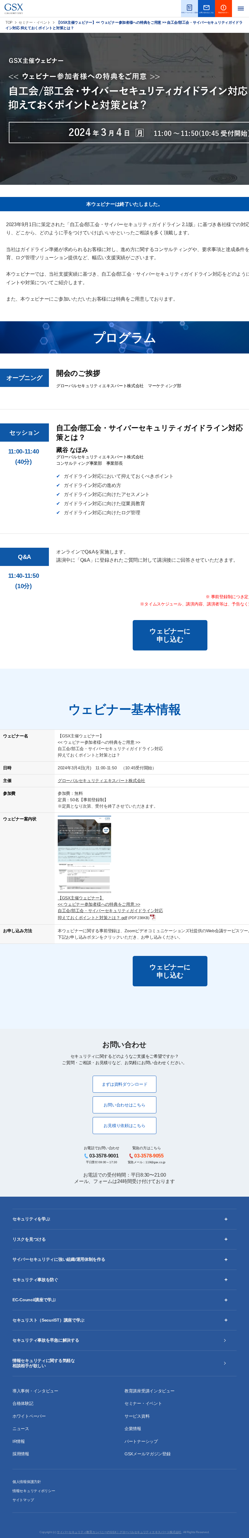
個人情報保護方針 (26, 1482)
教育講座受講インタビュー (149, 1390)
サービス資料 (136, 1416)
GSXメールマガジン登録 (147, 1453)
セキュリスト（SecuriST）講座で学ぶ (48, 1320)
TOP (8, 22)
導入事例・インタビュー (35, 1390)
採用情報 (20, 1453)
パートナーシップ (141, 1441)
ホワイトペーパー (29, 1416)
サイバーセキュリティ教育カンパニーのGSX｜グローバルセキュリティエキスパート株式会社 (119, 1532)
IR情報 (18, 1441)
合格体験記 (22, 1403)
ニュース (20, 1428)
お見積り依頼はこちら (124, 1125)
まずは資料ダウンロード (125, 1084)
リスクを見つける (29, 1239)
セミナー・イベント (34, 22)
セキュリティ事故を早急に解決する (45, 1340)
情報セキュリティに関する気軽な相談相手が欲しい (43, 1363)
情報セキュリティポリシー (33, 1491)
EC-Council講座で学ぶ (34, 1299)
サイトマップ (23, 1500)
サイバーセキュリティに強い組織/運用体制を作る (58, 1259)
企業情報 (132, 1428)
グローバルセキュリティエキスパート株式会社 (101, 780)
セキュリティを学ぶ (31, 1218)
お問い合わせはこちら (124, 1104)
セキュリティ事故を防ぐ (35, 1279)
